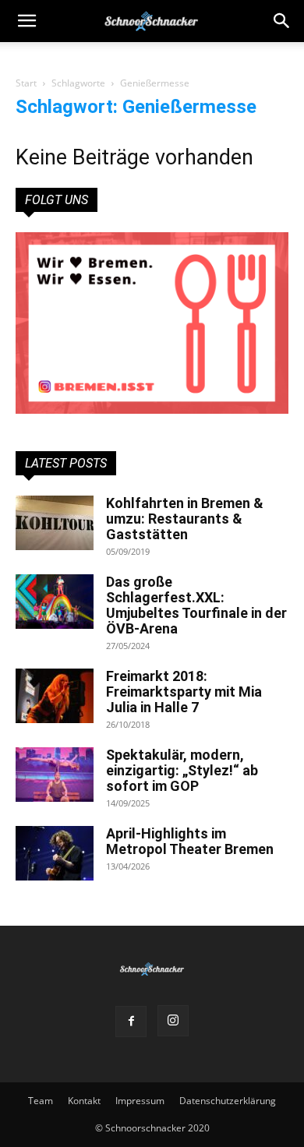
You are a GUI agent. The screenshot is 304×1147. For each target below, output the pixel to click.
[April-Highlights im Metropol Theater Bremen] (55, 853)
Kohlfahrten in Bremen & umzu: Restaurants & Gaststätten (184, 518)
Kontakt (84, 1100)
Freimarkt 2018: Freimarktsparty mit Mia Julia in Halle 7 (184, 691)
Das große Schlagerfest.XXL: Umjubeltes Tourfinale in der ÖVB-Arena (196, 605)
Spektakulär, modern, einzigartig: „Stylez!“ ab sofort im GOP (182, 770)
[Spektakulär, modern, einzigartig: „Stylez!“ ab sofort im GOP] (55, 774)
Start (26, 83)
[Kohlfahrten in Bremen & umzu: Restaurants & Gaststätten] (55, 523)
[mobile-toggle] (26, 21)
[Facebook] (131, 1021)
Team (40, 1100)
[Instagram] (173, 1020)
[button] (282, 21)
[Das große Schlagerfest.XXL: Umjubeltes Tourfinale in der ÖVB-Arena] (55, 601)
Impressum (139, 1100)
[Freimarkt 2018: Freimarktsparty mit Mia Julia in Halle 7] (55, 696)
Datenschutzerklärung (227, 1100)
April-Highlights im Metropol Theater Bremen (190, 841)
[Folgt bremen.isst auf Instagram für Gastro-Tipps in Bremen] (152, 323)
